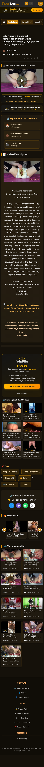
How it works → (22, 393)
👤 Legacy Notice (22, 697)
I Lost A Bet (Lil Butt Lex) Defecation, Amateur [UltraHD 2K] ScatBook (31, 416)
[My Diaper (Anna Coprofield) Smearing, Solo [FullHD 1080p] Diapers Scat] (33, 579)
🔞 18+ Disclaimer (22, 718)
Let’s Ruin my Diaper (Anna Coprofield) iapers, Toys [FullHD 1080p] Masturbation (31, 564)
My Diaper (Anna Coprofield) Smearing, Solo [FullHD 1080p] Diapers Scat (32, 588)
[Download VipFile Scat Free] (10, 3)
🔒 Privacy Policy (22, 709)
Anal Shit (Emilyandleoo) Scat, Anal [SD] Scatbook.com (15, 536)
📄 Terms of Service (22, 713)
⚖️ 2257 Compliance (22, 722)
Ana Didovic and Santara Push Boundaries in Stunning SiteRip (11, 435)
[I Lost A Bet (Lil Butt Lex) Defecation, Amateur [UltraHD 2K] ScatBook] (32, 408)
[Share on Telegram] (11, 505)
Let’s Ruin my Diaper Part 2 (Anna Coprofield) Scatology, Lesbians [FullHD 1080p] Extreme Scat (11, 588)
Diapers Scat (9, 472)
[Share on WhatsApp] (25, 505)
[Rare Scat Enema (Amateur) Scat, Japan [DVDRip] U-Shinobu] (32, 427)
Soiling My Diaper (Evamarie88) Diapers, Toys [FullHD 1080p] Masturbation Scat (32, 636)
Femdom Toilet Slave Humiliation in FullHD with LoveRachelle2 (11, 453)
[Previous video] (4, 530)
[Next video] (40, 530)
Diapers (8, 478)
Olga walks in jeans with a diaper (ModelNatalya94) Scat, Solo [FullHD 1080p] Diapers (32, 612)
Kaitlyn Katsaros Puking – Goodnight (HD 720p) (31, 453)
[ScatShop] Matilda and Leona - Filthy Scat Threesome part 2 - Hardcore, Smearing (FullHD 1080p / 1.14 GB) (11, 416)
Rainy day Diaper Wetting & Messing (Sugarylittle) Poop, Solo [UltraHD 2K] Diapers (10, 636)
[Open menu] (40, 4)
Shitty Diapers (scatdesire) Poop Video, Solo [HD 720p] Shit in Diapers (11, 612)
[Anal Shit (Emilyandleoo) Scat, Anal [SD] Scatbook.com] (16, 526)
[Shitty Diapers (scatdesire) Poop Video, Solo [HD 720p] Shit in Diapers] (11, 603)
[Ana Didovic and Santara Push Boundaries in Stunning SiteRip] (11, 427)
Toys (25, 484)
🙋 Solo (23, 478)
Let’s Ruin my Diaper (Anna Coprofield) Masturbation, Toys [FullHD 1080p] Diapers (11, 564)
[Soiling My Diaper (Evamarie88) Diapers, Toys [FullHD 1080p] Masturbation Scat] (33, 627)
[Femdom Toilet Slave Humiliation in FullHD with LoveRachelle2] (11, 446)
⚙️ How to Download (22, 688)
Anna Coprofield (30, 472)
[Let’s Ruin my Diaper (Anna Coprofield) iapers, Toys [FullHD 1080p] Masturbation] (33, 555)
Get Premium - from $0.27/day (22, 386)
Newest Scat (27, 22)
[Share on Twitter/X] (32, 505)
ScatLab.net (12, 22)
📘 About (22, 693)
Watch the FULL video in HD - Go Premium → (22, 101)
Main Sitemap (22, 739)
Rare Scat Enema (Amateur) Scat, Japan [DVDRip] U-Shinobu (30, 435)
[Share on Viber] (18, 505)
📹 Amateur (8, 484)
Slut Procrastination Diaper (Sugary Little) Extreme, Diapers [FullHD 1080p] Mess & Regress (11, 660)
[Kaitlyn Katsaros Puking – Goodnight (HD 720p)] (32, 446)
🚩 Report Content (22, 727)
